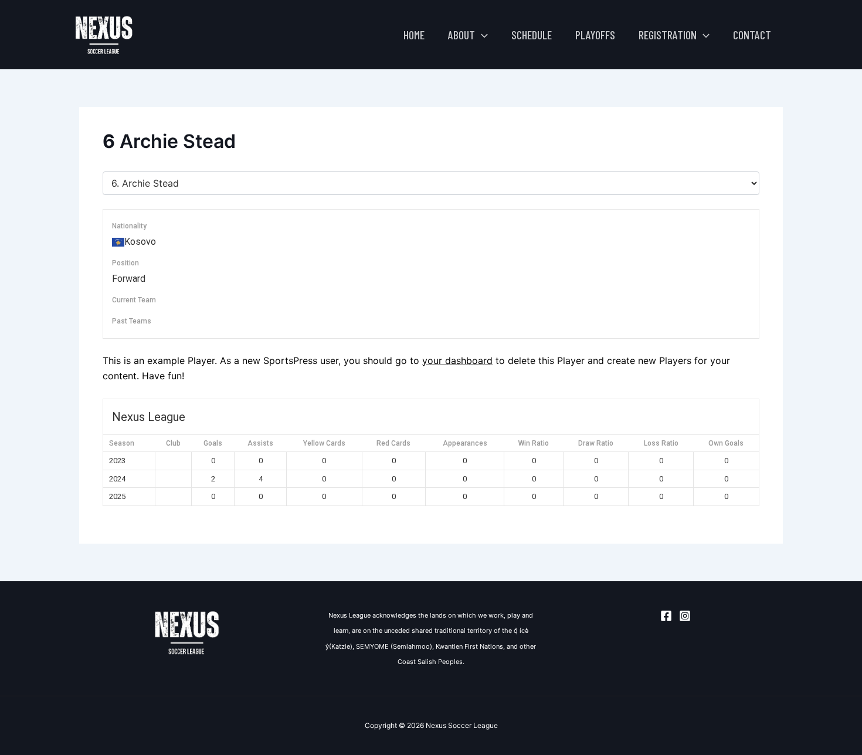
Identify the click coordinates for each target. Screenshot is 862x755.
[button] (481, 34)
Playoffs (595, 35)
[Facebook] (666, 616)
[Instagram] (685, 616)
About (461, 35)
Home (414, 35)
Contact (752, 35)
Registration (668, 35)
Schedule (531, 35)
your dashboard (457, 360)
